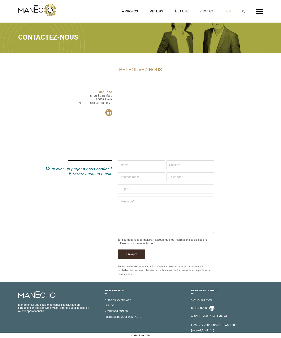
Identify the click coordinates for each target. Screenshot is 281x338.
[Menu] (256, 11)
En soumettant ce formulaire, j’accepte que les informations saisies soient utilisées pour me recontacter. (162, 241)
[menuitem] (130, 11)
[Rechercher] (243, 11)
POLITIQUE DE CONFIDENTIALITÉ (123, 316)
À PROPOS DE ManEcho (118, 299)
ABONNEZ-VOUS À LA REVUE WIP (209, 315)
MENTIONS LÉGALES (116, 311)
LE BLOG (109, 305)
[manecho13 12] (37, 11)
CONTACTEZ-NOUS (201, 299)
